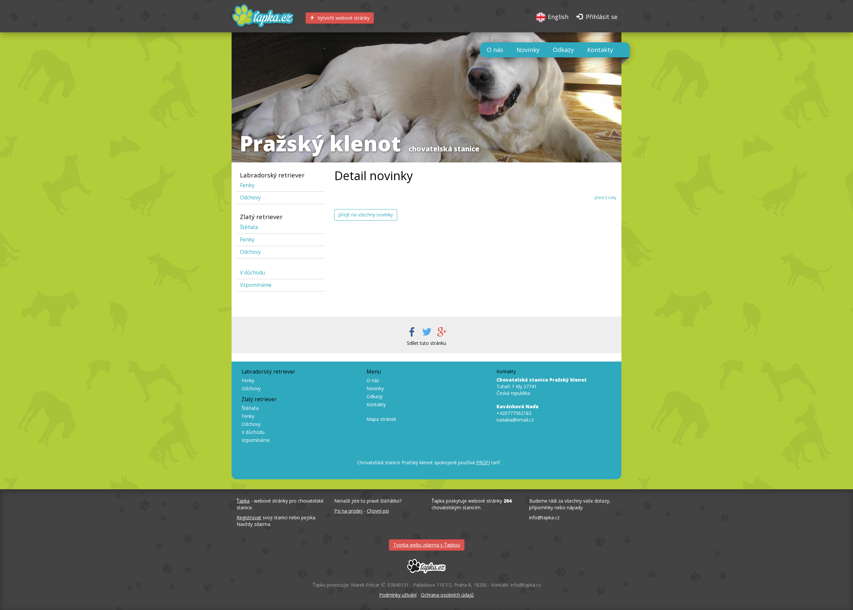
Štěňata (249, 227)
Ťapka (243, 501)
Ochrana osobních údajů (447, 595)
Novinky (527, 50)
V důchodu (252, 272)
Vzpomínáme (256, 284)
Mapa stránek (381, 419)
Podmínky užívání (398, 595)
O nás (495, 50)
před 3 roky (605, 197)
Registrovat (249, 517)
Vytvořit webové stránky (343, 18)
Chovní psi (378, 511)
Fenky (247, 185)
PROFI (483, 462)
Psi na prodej (348, 511)
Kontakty (600, 50)
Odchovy (250, 197)
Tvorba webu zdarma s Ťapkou (426, 545)
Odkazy (563, 50)
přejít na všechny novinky (366, 214)
